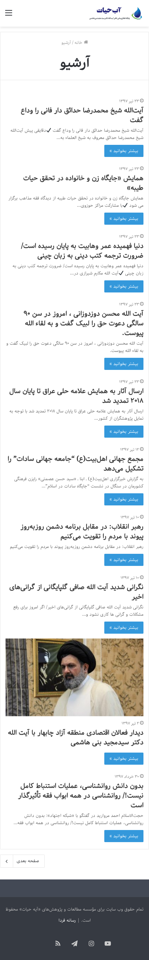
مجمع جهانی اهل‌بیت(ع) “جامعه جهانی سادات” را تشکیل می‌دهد (75, 464)
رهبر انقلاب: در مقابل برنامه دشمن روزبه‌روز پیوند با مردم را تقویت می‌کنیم (81, 531)
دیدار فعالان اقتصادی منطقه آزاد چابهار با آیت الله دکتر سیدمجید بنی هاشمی (75, 737)
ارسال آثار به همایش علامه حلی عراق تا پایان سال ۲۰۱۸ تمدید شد (76, 396)
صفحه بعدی (28, 861)
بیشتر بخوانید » (123, 151)
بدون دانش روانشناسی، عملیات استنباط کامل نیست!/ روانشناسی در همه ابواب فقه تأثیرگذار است (80, 796)
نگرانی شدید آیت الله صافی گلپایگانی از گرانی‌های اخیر (76, 592)
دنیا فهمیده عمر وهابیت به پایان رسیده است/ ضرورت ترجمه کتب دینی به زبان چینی (82, 251)
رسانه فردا (67, 920)
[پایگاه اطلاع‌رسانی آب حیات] (116, 13)
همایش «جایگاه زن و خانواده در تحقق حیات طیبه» (83, 183)
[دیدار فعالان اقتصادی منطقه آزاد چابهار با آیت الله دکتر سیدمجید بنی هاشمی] (74, 677)
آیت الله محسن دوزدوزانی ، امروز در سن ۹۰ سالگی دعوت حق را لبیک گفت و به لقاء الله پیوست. (83, 323)
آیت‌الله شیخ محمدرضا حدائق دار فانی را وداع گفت (82, 115)
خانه (79, 42)
